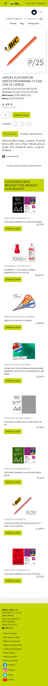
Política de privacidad (11, 641)
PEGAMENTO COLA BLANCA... (18, 266)
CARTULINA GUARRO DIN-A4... (18, 418)
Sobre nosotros (9, 652)
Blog (22, 23)
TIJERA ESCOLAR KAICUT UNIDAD (19, 316)
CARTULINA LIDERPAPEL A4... (17, 218)
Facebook (11, 664)
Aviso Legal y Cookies (11, 637)
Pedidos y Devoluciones (12, 645)
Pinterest (28, 123)
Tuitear (21, 123)
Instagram (11, 670)
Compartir (14, 123)
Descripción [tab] (10, 133)
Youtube (10, 679)
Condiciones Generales (12, 649)
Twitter (10, 675)
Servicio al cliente (10, 633)
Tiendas (13, 23)
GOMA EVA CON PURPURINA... (18, 364)
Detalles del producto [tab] (31, 133)
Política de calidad (10, 660)
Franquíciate (33, 23)
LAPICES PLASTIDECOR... (15, 519)
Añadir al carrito (21, 115)
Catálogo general (10, 656)
